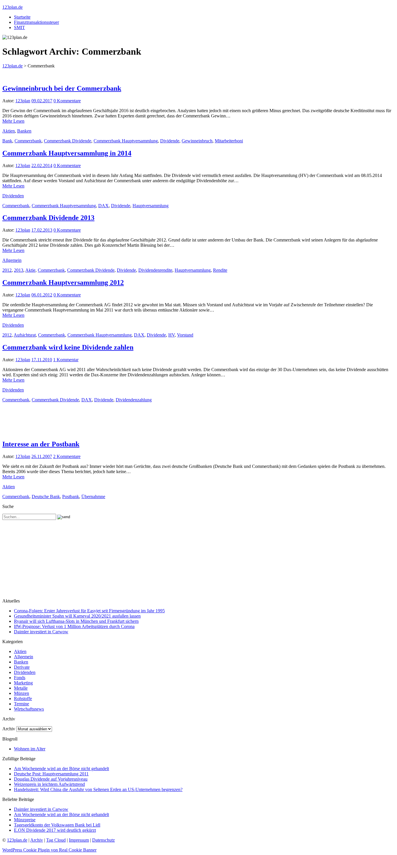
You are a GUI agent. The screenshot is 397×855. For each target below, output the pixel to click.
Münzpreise (24, 819)
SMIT (19, 27)
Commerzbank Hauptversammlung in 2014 (66, 153)
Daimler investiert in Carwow (41, 631)
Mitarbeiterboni (229, 140)
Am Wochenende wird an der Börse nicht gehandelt (61, 768)
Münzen (21, 693)
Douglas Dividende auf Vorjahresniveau (50, 779)
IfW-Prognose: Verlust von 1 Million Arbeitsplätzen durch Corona (74, 626)
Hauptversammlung (151, 205)
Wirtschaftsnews (29, 708)
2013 (18, 270)
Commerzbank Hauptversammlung (126, 140)
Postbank (70, 496)
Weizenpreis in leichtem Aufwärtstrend (49, 784)
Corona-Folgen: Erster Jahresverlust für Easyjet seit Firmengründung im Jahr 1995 (89, 610)
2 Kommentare (67, 456)
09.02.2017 (41, 100)
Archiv (8, 728)
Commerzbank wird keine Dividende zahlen (67, 347)
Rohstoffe (23, 698)
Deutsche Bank (46, 496)
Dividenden (13, 195)
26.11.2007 (41, 456)
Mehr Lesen (13, 121)
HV (171, 334)
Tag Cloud (56, 840)
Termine (21, 703)
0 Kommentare (67, 100)
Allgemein (12, 260)
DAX (103, 205)
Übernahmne (93, 496)
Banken (24, 130)
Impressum (79, 840)
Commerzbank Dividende (67, 140)
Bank (7, 140)
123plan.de (12, 7)
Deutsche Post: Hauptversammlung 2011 (51, 773)
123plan (22, 100)
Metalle (21, 688)
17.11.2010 (41, 359)
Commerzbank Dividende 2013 (48, 217)
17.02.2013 (41, 230)
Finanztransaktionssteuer (36, 22)
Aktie (30, 270)
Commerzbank (28, 140)
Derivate (22, 667)
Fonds (19, 677)
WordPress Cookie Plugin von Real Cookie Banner (49, 849)
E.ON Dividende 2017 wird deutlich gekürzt (55, 830)
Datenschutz (103, 840)
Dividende (169, 140)
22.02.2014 (41, 165)
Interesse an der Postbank (40, 444)
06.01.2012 (41, 294)
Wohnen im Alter (29, 748)
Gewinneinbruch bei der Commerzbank (61, 88)
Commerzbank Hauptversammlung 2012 (63, 282)
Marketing (23, 682)
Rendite (220, 270)
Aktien (8, 130)
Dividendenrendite (155, 270)
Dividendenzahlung (134, 399)
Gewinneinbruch (197, 140)
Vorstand (185, 334)
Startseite (22, 17)
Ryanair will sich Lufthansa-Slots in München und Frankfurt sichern (76, 621)
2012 (7, 270)
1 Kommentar (65, 359)
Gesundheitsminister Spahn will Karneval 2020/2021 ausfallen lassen (77, 615)
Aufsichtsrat (25, 334)
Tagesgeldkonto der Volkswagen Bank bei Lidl (57, 824)
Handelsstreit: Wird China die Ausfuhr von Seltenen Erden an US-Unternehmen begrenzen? (98, 789)
